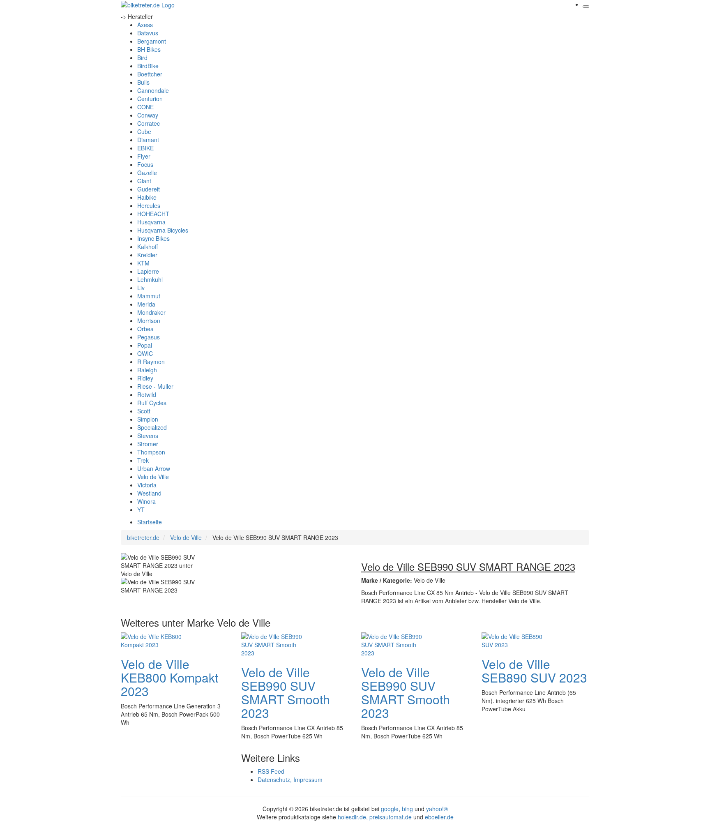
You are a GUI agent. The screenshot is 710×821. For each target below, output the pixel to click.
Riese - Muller (155, 386)
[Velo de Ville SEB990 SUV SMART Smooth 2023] (274, 643)
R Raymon (151, 361)
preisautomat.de (390, 817)
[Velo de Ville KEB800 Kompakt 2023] (154, 639)
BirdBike (148, 66)
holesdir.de (352, 817)
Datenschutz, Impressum (290, 779)
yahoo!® (437, 809)
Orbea (145, 329)
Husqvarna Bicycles (162, 230)
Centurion (150, 99)
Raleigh (147, 370)
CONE (145, 107)
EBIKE (145, 148)
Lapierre (148, 271)
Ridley (145, 378)
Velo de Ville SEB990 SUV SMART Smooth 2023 (285, 692)
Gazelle (147, 172)
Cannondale (153, 90)
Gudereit (148, 189)
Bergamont (151, 41)
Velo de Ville (153, 477)
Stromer (147, 444)
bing (407, 809)
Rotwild (146, 394)
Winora (146, 501)
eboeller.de (439, 817)
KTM (143, 263)
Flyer (143, 156)
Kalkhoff (147, 246)
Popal (144, 345)
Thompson (151, 452)
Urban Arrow (153, 468)
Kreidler (147, 255)
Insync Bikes (153, 238)
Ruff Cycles (151, 403)
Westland (149, 493)
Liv (141, 288)
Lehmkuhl (150, 279)
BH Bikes (149, 49)
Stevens (147, 435)
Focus (145, 164)
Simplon (147, 419)
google (390, 809)
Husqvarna (151, 222)
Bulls (143, 82)
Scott (143, 411)
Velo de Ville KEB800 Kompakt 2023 (169, 677)
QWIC (145, 353)
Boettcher (149, 74)
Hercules (148, 205)
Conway (147, 115)
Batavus (147, 33)
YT (141, 509)
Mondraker (151, 312)
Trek (143, 460)
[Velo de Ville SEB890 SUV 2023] (514, 639)
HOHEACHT (153, 214)
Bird (142, 57)
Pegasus (148, 337)
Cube (144, 131)
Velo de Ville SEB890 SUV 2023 (534, 670)
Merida (146, 304)
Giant (144, 181)
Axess (145, 25)
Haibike (147, 197)
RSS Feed (271, 771)
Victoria (147, 485)
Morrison (148, 320)
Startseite (149, 522)
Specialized (152, 427)
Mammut (148, 296)
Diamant (148, 140)
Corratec (148, 123)
